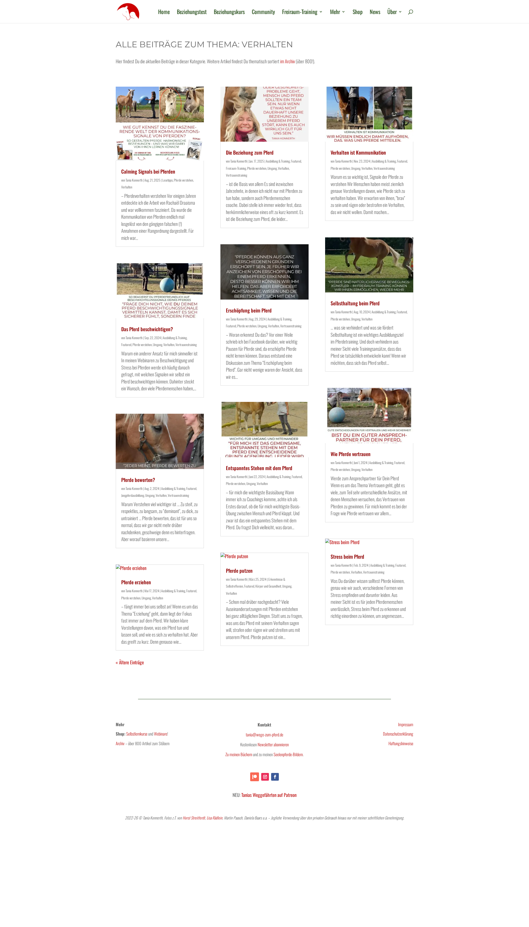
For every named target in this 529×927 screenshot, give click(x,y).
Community (263, 13)
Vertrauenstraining (186, 344)
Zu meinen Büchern (238, 754)
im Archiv (287, 61)
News (375, 13)
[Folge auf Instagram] (265, 777)
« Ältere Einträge (130, 662)
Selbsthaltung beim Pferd (355, 303)
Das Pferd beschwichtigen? (147, 329)
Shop (358, 13)
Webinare (160, 734)
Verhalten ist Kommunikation (358, 152)
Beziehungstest (192, 13)
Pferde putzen (239, 570)
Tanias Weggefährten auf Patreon (268, 794)
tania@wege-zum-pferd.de (264, 734)
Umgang (157, 344)
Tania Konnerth (134, 180)
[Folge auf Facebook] (275, 777)
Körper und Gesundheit (268, 586)
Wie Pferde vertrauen (351, 453)
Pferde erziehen (136, 582)
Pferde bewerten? (138, 479)
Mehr (335, 13)
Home (164, 13)
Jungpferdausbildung (132, 495)
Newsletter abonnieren (273, 744)
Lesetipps (167, 180)
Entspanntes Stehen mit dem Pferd (259, 467)
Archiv (120, 743)
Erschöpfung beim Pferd (249, 310)
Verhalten (126, 187)
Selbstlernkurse (136, 734)
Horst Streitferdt (194, 818)
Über (392, 13)
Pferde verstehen (183, 180)
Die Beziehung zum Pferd (250, 152)
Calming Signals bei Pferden (148, 171)
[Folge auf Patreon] (254, 776)
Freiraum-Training (299, 13)
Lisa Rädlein (214, 818)
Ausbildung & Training (175, 337)
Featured (126, 344)
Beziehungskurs (229, 13)
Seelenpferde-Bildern (288, 754)
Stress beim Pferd (347, 556)
